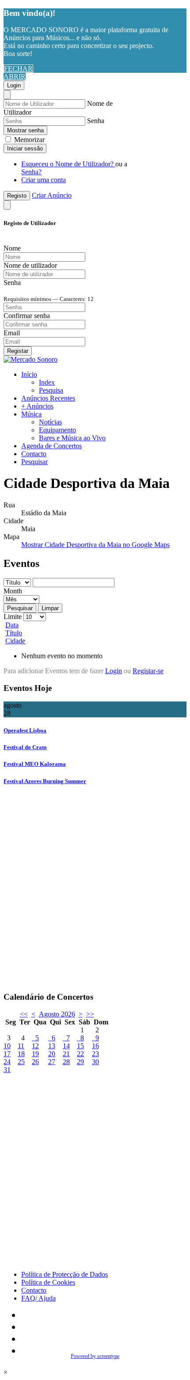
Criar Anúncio (52, 195)
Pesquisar (34, 461)
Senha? (31, 172)
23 (95, 1054)
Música (31, 414)
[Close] (7, 94)
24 (7, 1061)
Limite (13, 616)
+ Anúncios (37, 406)
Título (13, 633)
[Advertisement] (95, 889)
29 (80, 1061)
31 (7, 1069)
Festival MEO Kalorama (35, 764)
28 (66, 1061)
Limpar (50, 608)
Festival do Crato (25, 747)
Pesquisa (51, 390)
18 (21, 1054)
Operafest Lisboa (25, 730)
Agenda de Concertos (51, 446)
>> (90, 1014)
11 (21, 1046)
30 (95, 1061)
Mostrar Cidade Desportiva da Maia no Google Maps (95, 544)
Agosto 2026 (57, 1014)
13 (51, 1046)
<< (24, 1014)
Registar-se (148, 671)
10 (7, 1046)
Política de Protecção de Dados (64, 1274)
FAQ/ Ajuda (38, 1298)
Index (47, 382)
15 (80, 1046)
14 (66, 1046)
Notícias (50, 422)
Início (29, 374)
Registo (17, 195)
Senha (95, 120)
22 (80, 1054)
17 (7, 1054)
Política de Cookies (48, 1282)
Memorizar (28, 139)
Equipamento (57, 430)
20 (51, 1054)
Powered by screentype (95, 1356)
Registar (17, 351)
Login (14, 85)
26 (35, 1061)
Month (13, 591)
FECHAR (18, 68)
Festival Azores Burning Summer (45, 781)
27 (51, 1061)
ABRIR (15, 76)
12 (35, 1046)
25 (21, 1061)
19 (35, 1054)
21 (66, 1054)
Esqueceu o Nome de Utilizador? (68, 164)
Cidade (15, 641)
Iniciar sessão (25, 148)
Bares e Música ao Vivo (72, 438)
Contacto (33, 454)
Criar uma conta (43, 180)
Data (12, 625)
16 (95, 1046)
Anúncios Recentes (48, 398)
